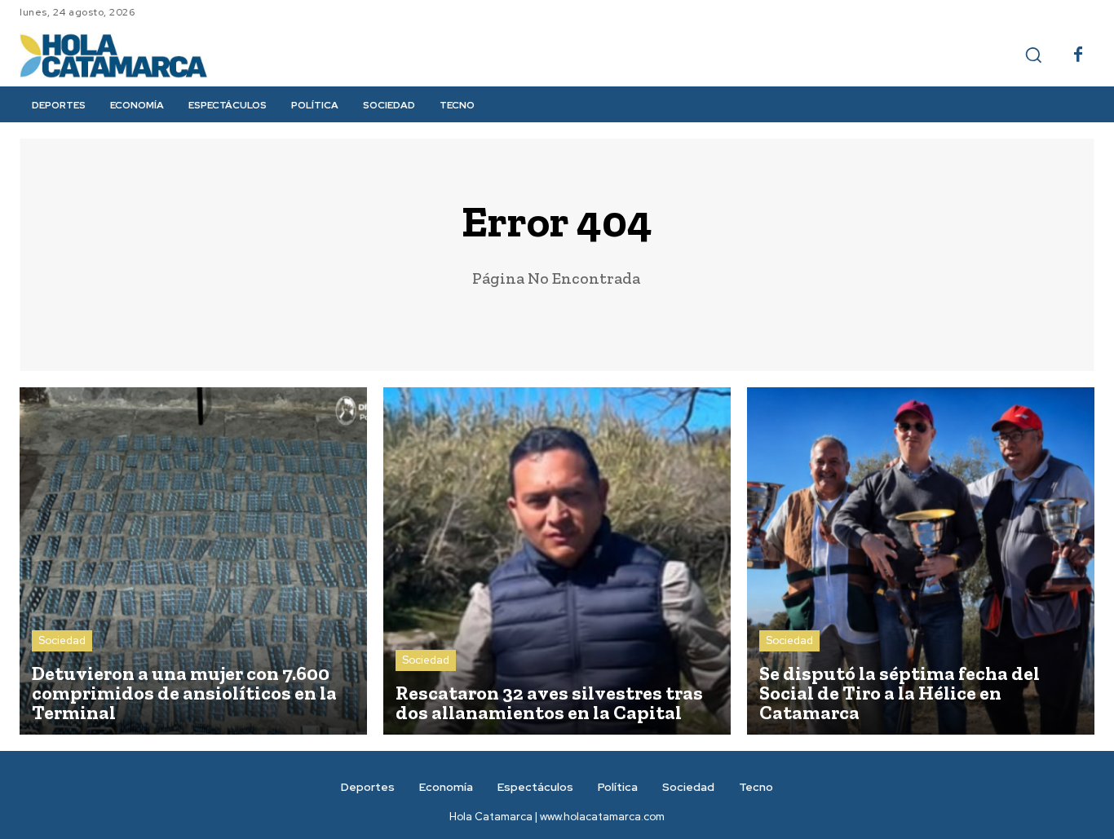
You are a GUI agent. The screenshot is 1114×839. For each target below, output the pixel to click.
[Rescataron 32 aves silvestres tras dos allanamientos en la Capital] (557, 561)
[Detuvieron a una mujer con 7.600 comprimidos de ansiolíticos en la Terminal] (193, 561)
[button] (1033, 55)
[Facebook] (1078, 55)
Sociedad (62, 640)
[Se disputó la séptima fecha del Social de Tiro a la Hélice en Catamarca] (920, 561)
